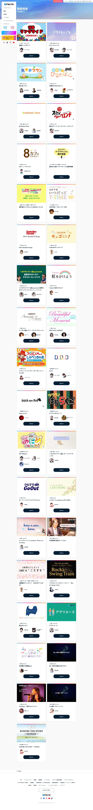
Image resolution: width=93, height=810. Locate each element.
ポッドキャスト (6, 23)
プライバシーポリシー (42, 785)
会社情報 (29, 785)
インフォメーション (7, 7)
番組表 (4, 11)
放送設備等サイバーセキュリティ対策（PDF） (67, 782)
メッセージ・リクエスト (9, 32)
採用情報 (34, 785)
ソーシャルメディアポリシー (53, 785)
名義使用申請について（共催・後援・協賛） (43, 782)
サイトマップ (62, 785)
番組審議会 (32, 782)
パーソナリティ (6, 17)
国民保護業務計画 (55, 782)
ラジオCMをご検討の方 (58, 1)
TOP (21, 779)
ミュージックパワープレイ (8, 20)
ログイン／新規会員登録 (69, 1)
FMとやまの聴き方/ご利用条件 (23, 782)
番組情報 (5, 14)
